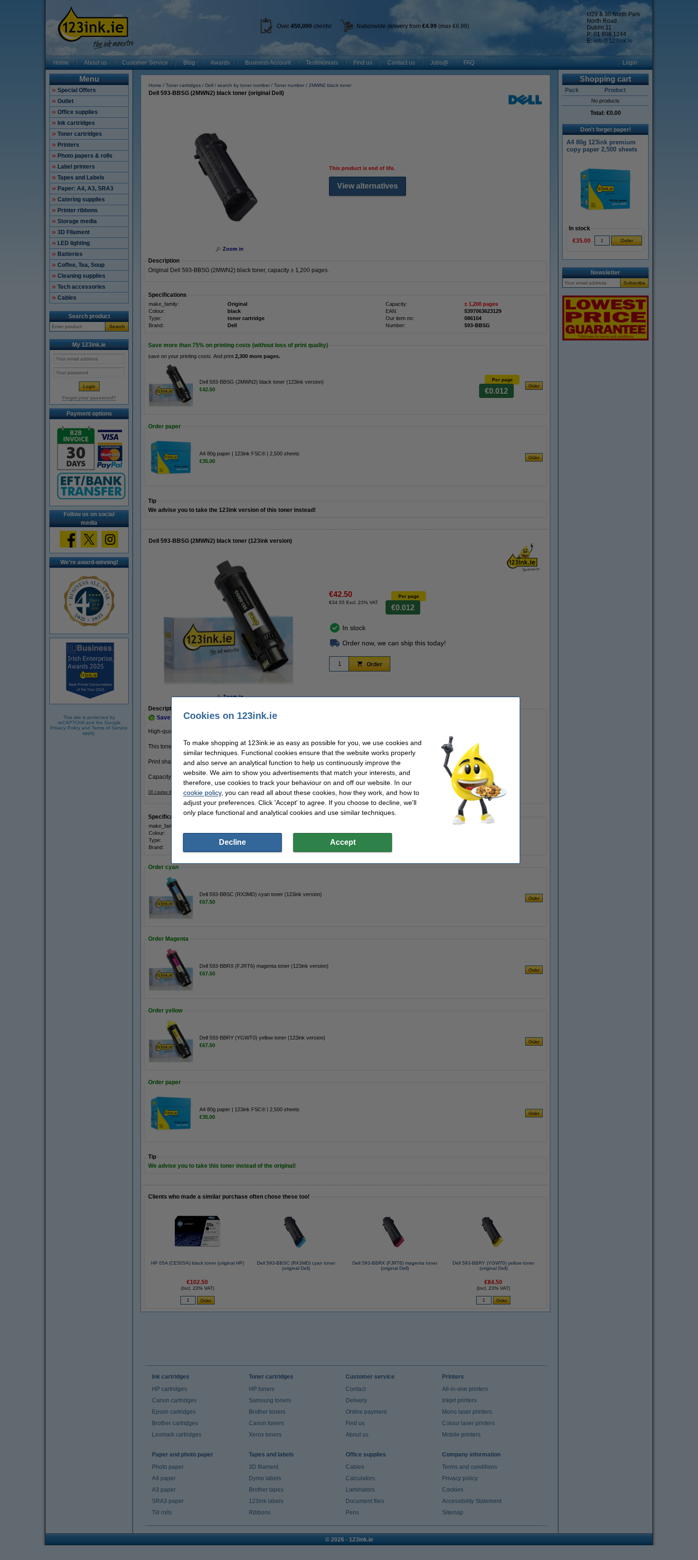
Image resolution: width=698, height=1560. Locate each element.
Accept (343, 842)
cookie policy (202, 792)
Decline (232, 842)
